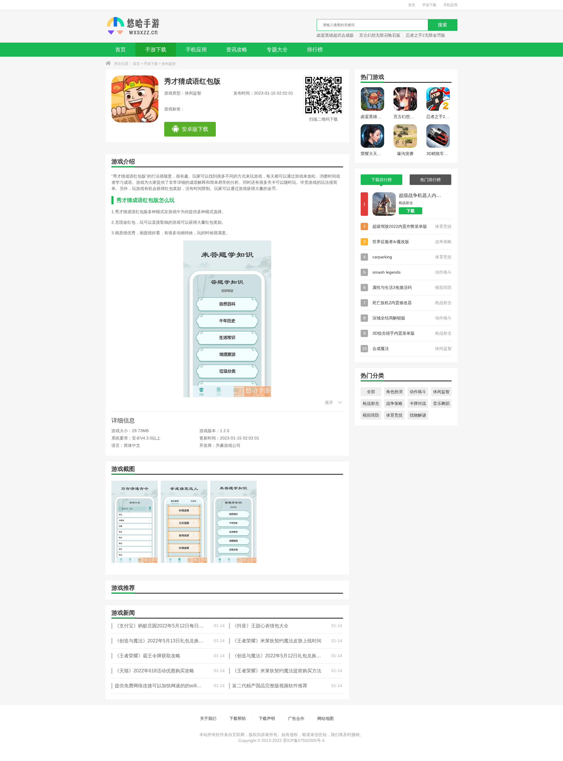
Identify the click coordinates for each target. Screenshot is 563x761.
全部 (371, 391)
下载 (410, 210)
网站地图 (325, 718)
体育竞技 (394, 415)
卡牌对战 (418, 403)
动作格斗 (418, 391)
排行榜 (315, 50)
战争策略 (394, 403)
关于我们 (208, 718)
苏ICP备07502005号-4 (304, 740)
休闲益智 (169, 64)
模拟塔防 (371, 415)
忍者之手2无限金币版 (425, 35)
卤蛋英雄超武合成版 (335, 35)
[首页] (133, 26)
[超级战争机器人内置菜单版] (384, 204)
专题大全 (277, 50)
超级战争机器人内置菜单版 (421, 195)
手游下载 (429, 5)
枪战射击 (371, 403)
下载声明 (267, 718)
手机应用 (450, 5)
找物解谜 (418, 415)
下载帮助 (237, 718)
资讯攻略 (236, 50)
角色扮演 (394, 391)
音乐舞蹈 (441, 403)
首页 (411, 5)
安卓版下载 (195, 129)
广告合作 (296, 718)
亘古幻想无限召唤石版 (379, 35)
